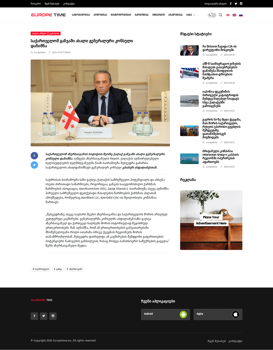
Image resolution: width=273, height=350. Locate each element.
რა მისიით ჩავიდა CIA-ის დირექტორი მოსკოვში (219, 48)
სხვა (189, 14)
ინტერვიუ (158, 14)
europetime (40, 52)
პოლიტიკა (100, 14)
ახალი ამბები (39, 33)
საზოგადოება (81, 14)
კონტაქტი (68, 3)
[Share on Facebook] (34, 155)
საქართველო (41, 269)
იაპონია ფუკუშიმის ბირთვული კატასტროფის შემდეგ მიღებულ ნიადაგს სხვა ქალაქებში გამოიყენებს (220, 99)
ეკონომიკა (142, 14)
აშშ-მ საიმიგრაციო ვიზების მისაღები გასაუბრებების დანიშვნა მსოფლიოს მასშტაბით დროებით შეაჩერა (221, 71)
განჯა (59, 269)
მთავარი (36, 3)
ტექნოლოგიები (121, 14)
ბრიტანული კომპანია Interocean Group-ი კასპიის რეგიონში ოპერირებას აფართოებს (220, 156)
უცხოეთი (54, 33)
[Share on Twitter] (34, 165)
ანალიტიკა (175, 14)
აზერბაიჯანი (75, 269)
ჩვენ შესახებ (52, 3)
